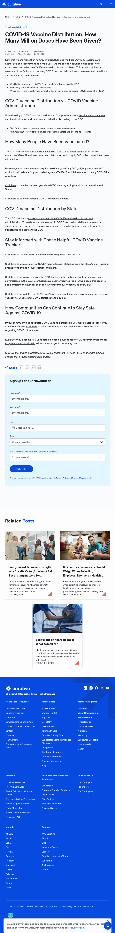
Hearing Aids (84, 744)
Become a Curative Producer (56, 790)
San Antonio (12, 878)
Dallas (9, 842)
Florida (9, 851)
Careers (46, 851)
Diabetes (82, 708)
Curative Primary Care (53, 735)
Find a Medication (14, 808)
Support (46, 717)
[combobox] (57, 442)
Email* (12, 422)
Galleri (81, 748)
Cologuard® (47, 747)
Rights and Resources (52, 752)
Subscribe (47, 860)
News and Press (50, 847)
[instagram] (91, 690)
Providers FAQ (13, 817)
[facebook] (96, 690)
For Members (48, 708)
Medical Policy (66, 906)
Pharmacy (11, 735)
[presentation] (21, 468)
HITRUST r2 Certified (83, 906)
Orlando (10, 874)
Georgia (10, 856)
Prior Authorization (15, 786)
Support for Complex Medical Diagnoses (56, 741)
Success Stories (49, 808)
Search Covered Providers (19, 812)
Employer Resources (52, 803)
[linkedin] (85, 690)
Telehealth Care (49, 730)
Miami (9, 869)
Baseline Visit (48, 726)
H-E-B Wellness (85, 726)
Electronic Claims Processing (20, 799)
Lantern (9, 730)
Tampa (9, 883)
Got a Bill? (46, 721)
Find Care (10, 717)
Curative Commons (51, 756)
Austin (9, 838)
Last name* (15, 407)
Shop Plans (47, 785)
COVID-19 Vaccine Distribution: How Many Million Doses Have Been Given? (57, 17)
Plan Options (12, 739)
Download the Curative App (19, 721)
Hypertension (85, 721)
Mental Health (85, 717)
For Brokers (83, 786)
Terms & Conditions (34, 906)
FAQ (44, 765)
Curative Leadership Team (55, 856)
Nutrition (82, 730)
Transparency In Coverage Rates (19, 746)
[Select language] (103, 4)
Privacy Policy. (77, 927)
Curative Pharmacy (15, 712)
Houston (10, 860)
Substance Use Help (88, 739)
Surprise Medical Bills (52, 761)
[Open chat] (108, 926)
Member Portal (49, 712)
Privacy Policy (62, 478)
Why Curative (48, 833)
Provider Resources (15, 782)
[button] (111, 4)
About (45, 838)
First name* (15, 393)
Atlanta (9, 833)
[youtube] (107, 690)
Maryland (10, 865)
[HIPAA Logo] (57, 917)
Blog (18, 17)
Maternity (82, 735)
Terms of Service (79, 478)
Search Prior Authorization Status (19, 793)
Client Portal (48, 794)
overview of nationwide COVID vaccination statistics (58, 151)
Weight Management (88, 712)
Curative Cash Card (15, 708)
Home (8, 17)
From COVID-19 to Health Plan (20, 726)
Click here (10, 185)
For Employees (85, 791)
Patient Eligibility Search (18, 803)
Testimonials (48, 865)
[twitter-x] (102, 690)
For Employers (85, 782)
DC (7, 847)
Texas (8, 887)
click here (18, 225)
